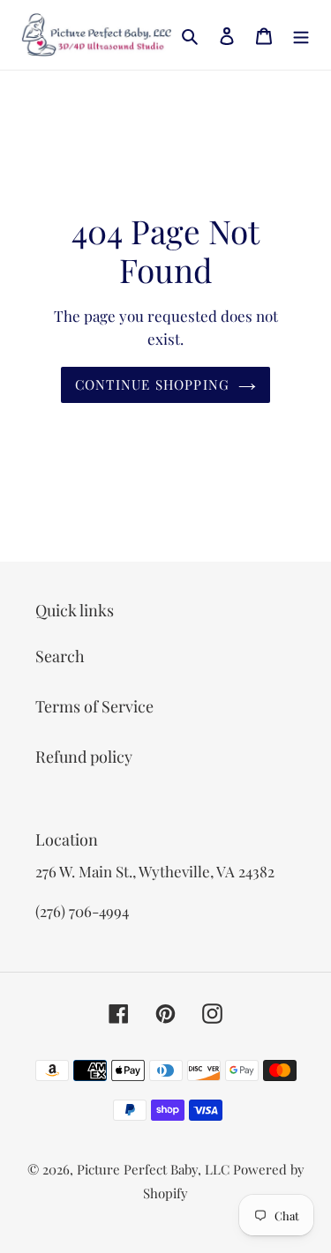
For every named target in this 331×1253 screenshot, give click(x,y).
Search (60, 656)
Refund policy (83, 756)
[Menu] (301, 35)
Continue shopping (152, 384)
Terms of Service (94, 706)
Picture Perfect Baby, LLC (153, 1169)
